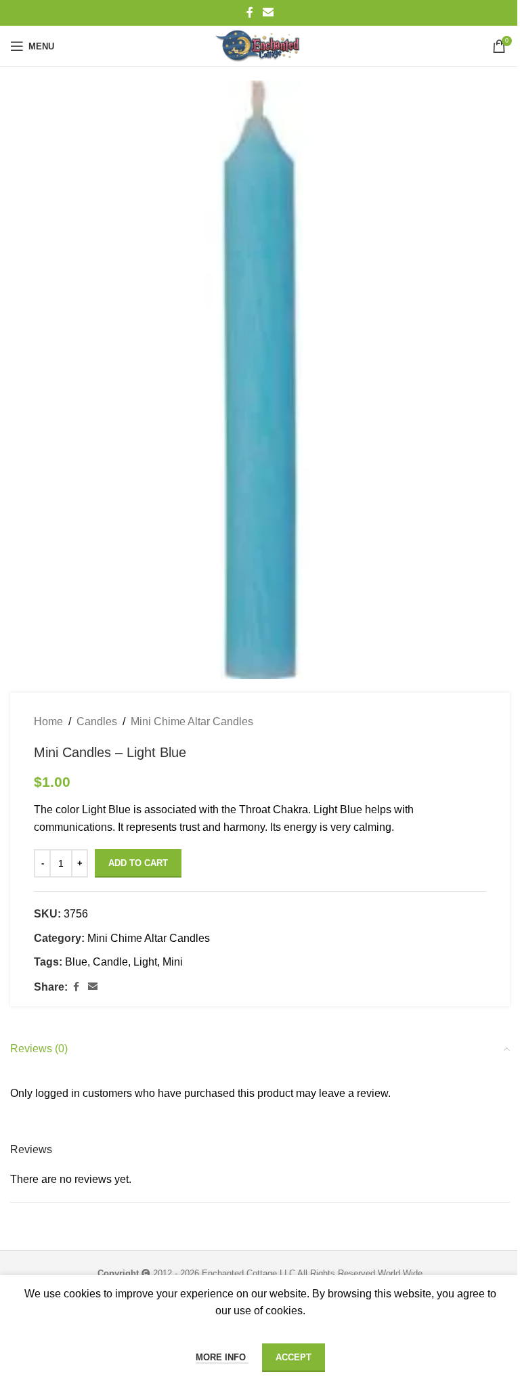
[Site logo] (260, 46)
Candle (110, 962)
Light (145, 962)
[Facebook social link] (250, 12)
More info (222, 1357)
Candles (97, 721)
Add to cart (138, 863)
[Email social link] (268, 12)
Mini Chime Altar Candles (192, 721)
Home (48, 721)
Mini (172, 962)
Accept (293, 1357)
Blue (76, 962)
